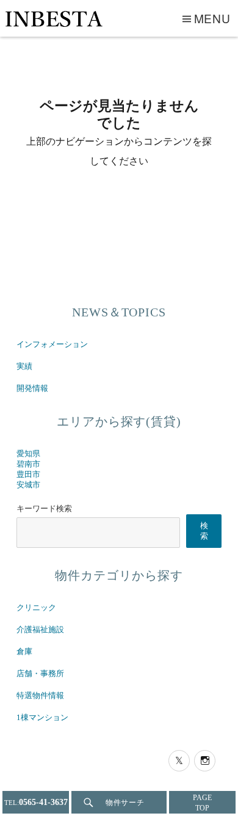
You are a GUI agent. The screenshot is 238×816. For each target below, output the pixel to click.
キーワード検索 (44, 509)
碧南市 (28, 464)
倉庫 (24, 651)
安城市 (28, 485)
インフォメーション (52, 344)
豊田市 (28, 474)
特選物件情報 (40, 695)
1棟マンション (42, 717)
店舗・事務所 (40, 673)
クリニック (36, 607)
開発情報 (32, 388)
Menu (212, 18)
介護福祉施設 (40, 629)
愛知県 (28, 454)
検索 (204, 531)
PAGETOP (202, 802)
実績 (24, 366)
